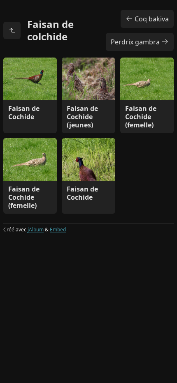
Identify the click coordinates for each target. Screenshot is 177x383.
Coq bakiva (151, 18)
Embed (58, 229)
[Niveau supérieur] (12, 30)
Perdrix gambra (136, 41)
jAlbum (36, 229)
